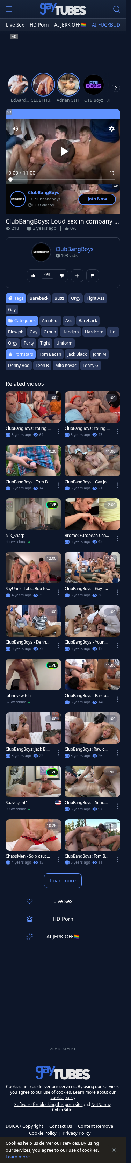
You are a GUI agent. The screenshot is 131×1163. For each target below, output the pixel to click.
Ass (68, 321)
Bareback (88, 321)
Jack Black (77, 354)
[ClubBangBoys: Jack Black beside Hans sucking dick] (33, 737)
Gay (33, 332)
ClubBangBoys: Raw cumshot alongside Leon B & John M (86, 749)
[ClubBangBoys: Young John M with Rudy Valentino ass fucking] (33, 416)
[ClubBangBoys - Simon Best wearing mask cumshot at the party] (92, 791)
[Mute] (15, 129)
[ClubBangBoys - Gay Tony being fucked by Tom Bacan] (92, 577)
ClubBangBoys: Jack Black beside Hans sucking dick (28, 749)
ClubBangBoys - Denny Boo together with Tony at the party (28, 642)
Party (29, 343)
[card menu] (58, 431)
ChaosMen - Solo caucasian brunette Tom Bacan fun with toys (28, 856)
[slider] (62, 179)
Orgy (12, 343)
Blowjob (15, 332)
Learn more (18, 1157)
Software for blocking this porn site (48, 1104)
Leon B (42, 365)
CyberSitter (63, 1110)
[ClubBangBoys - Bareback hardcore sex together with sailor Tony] (92, 684)
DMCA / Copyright (24, 1126)
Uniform (64, 343)
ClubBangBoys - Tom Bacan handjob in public (28, 482)
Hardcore (94, 332)
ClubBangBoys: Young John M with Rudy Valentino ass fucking (28, 428)
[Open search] (116, 9)
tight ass (95, 298)
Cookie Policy (43, 1133)
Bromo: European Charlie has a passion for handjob (87, 535)
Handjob (70, 332)
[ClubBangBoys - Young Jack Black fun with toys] (92, 630)
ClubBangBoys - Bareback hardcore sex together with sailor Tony (87, 695)
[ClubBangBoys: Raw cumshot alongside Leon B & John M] (92, 737)
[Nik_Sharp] (33, 523)
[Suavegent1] (33, 791)
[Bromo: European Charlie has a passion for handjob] (92, 523)
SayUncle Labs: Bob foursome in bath (27, 588)
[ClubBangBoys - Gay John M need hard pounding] (92, 470)
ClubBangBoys (43, 192)
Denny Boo (18, 365)
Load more (63, 880)
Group (50, 332)
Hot (113, 332)
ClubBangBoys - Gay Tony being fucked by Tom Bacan (87, 588)
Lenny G (91, 365)
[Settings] (111, 128)
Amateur (50, 321)
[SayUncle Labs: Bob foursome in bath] (33, 577)
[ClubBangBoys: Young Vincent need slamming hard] (92, 416)
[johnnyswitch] (33, 684)
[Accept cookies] (114, 1150)
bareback (39, 298)
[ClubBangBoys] (18, 199)
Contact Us (60, 1126)
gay (12, 309)
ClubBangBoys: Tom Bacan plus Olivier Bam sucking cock (87, 856)
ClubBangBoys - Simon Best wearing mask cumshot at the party (86, 802)
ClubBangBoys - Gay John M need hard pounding (87, 482)
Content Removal (96, 1126)
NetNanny (101, 1104)
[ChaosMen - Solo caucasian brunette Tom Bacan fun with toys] (33, 844)
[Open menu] (9, 9)
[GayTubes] (63, 9)
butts (59, 298)
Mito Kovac (66, 365)
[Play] (63, 151)
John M (99, 354)
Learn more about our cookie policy (83, 1095)
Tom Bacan (50, 354)
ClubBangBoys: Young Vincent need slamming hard (87, 428)
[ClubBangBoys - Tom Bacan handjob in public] (33, 470)
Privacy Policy (77, 1133)
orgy (75, 298)
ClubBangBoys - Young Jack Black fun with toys (87, 642)
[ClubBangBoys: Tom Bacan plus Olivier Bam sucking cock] (92, 844)
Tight (45, 343)
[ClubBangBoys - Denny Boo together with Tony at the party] (33, 630)
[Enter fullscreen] (111, 173)
